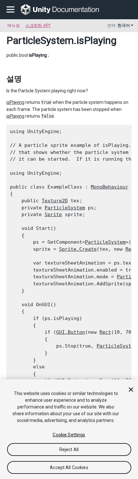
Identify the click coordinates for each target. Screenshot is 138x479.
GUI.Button (70, 332)
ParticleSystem (40, 40)
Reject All (69, 449)
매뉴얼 (13, 25)
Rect (105, 332)
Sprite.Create (78, 249)
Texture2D (55, 201)
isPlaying (15, 102)
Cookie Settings (69, 434)
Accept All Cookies (69, 467)
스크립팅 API (37, 25)
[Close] (131, 389)
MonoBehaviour (109, 187)
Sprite (53, 214)
